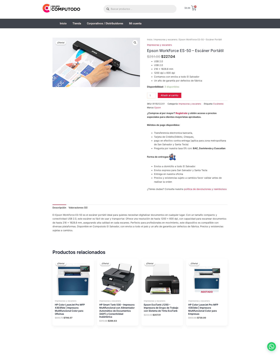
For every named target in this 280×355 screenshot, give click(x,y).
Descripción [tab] (59, 207)
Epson (157, 107)
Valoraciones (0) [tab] (78, 207)
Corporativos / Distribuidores (105, 23)
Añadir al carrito (169, 95)
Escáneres (218, 103)
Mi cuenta (135, 23)
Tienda (76, 23)
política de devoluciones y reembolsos (205, 189)
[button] (135, 42)
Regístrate (182, 113)
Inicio (63, 23)
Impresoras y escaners (165, 39)
